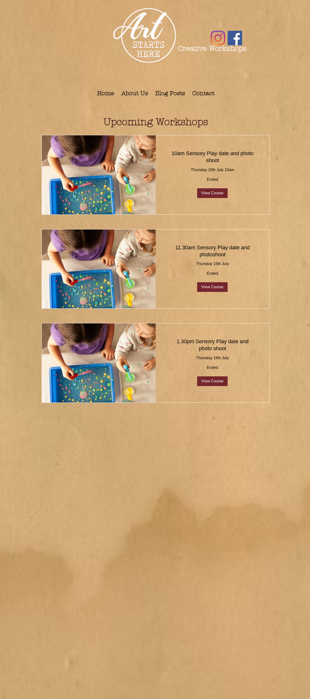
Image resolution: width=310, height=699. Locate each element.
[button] (212, 193)
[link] (212, 157)
